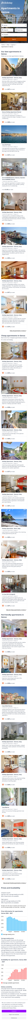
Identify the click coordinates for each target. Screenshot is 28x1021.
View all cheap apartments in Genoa (16, 610)
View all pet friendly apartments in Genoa (14, 883)
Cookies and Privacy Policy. (9, 1008)
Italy (8, 45)
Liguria (13, 45)
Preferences (14, 1018)
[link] (14, 67)
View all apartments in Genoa (18, 331)
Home (3, 45)
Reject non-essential (14, 1014)
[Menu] (26, 3)
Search (14, 39)
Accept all (14, 1011)
